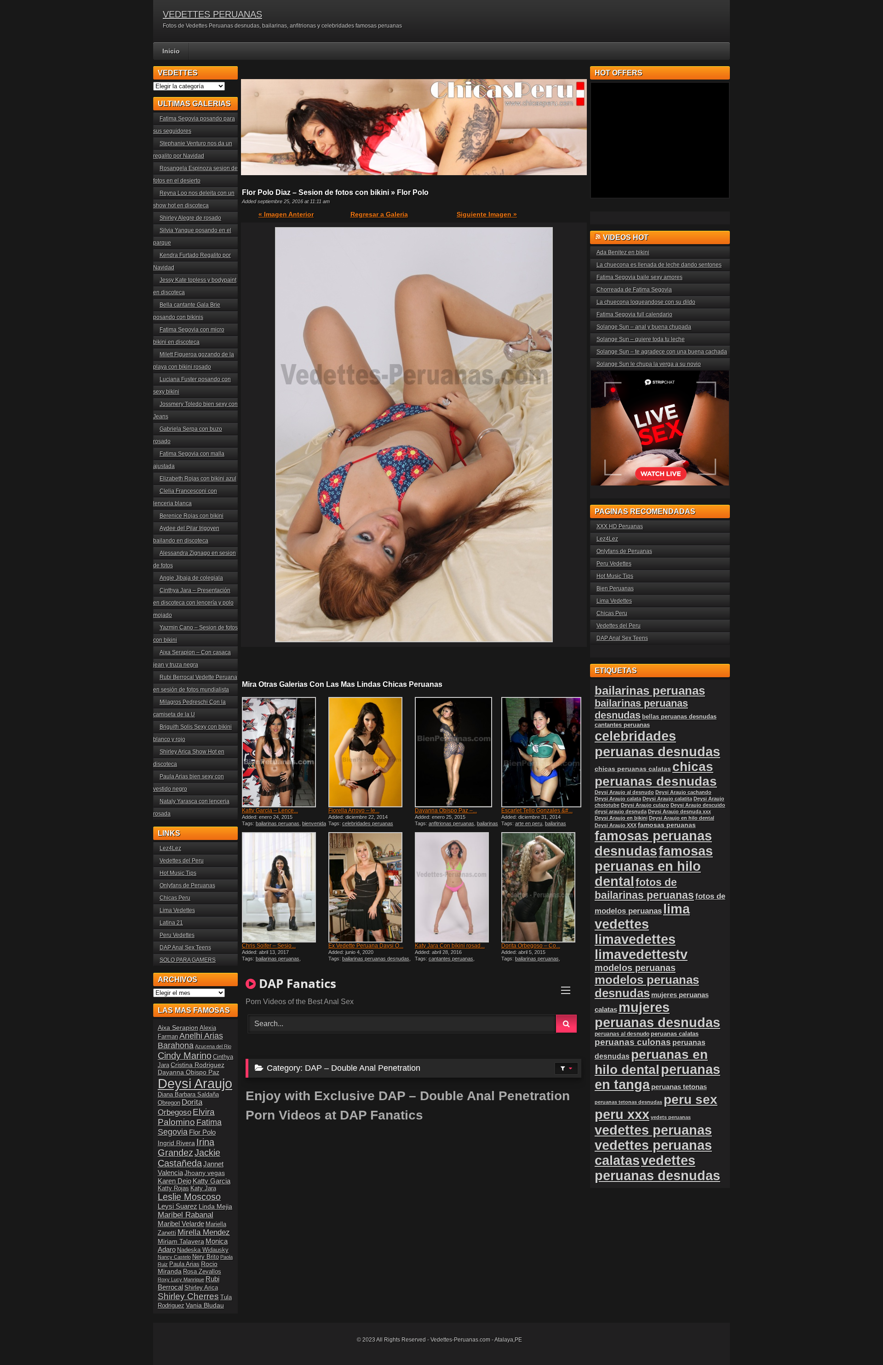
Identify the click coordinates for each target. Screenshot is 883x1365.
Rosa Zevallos (202, 1271)
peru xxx (622, 1114)
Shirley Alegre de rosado (190, 218)
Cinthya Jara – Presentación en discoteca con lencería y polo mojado (193, 602)
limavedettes (635, 939)
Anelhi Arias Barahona (190, 1040)
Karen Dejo (174, 1181)
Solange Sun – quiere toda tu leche (640, 339)
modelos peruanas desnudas (647, 986)
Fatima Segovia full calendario (634, 314)
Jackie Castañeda (189, 1158)
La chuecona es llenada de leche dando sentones (659, 265)
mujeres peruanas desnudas (657, 1015)
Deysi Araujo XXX (615, 825)
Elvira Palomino (186, 1117)
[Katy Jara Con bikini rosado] (457, 887)
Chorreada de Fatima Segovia (634, 289)
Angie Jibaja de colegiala (191, 578)
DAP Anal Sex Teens (185, 947)
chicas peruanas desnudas (656, 774)
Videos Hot (625, 237)
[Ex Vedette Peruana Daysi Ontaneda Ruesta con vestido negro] (370, 887)
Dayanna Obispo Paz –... (446, 810)
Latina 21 (171, 923)
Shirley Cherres (188, 1296)
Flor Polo (202, 1132)
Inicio (171, 51)
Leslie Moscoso (189, 1197)
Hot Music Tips (178, 873)
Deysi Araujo (195, 1083)
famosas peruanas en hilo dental (654, 866)
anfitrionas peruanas (451, 823)
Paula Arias (184, 1264)
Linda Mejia (215, 1206)
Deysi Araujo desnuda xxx (679, 811)
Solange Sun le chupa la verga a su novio (648, 364)
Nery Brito (205, 1257)
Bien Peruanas (615, 588)
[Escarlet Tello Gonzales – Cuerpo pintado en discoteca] (543, 752)
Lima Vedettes (177, 910)
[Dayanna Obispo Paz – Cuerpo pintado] (457, 752)
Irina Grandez (186, 1147)
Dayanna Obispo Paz (188, 1072)
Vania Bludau (205, 1305)
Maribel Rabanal (185, 1215)
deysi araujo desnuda (621, 811)
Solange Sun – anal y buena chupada (643, 327)
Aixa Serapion (178, 1027)
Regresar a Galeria (379, 214)
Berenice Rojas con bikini (192, 516)
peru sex (690, 1099)
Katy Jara (203, 1188)
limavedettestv (641, 954)
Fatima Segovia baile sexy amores (639, 277)
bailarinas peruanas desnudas (375, 958)
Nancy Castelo (174, 1257)
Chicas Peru (175, 898)
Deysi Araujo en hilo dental (681, 818)
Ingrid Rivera (176, 1143)
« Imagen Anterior (286, 214)
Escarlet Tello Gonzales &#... (537, 810)
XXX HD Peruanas (619, 526)
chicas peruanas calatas (633, 768)
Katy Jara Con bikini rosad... (450, 945)
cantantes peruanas (451, 958)
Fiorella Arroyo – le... (353, 810)
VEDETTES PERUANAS (212, 14)
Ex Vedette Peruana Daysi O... (365, 945)
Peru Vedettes (177, 935)
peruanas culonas (633, 1042)
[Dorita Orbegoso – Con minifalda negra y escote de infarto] (543, 887)
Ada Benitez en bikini (622, 252)
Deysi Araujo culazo (645, 805)
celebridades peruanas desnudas (657, 743)
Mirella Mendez (204, 1232)
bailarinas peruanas (277, 823)
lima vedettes (642, 916)
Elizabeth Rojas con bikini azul (198, 478)
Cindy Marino (185, 1056)
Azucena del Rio (213, 1046)
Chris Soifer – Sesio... (269, 945)
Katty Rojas (173, 1188)
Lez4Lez (170, 848)
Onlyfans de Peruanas (187, 885)
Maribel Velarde (181, 1224)
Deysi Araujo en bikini (621, 818)
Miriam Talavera (181, 1241)
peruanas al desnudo (622, 1034)
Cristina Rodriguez (197, 1064)
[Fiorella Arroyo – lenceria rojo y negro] (370, 752)
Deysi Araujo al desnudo (624, 792)
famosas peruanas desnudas (653, 843)
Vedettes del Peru (182, 860)
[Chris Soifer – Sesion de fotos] (284, 887)
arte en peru (528, 823)
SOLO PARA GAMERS (188, 960)
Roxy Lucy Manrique (181, 1279)
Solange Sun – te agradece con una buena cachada (661, 351)
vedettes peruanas (653, 1129)
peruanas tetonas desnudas (628, 1102)
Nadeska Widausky (203, 1250)
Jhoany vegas (204, 1173)
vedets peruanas (671, 1117)
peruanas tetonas (679, 1087)
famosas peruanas (667, 824)
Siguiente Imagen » (487, 214)
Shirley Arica (201, 1288)
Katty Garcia (211, 1181)
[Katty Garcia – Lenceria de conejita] (284, 752)
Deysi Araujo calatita (667, 798)
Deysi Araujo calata (618, 798)
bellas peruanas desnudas (679, 717)
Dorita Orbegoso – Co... (530, 945)
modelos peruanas (635, 967)
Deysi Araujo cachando (683, 792)
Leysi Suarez (177, 1206)
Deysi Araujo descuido (698, 805)
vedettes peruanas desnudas (657, 1168)
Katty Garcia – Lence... (270, 810)
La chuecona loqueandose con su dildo (645, 302)
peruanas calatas (675, 1033)
